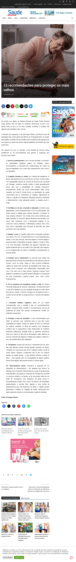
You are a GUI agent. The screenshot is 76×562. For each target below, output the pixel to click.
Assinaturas (24, 18)
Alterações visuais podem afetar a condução (12, 488)
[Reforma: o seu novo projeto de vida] (8, 528)
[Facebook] (60, 1)
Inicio (4, 18)
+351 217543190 (10, 7)
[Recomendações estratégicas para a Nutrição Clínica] (8, 421)
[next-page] (6, 544)
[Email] (22, 106)
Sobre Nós (32, 18)
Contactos (42, 18)
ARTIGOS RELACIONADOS (11, 498)
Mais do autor (25, 498)
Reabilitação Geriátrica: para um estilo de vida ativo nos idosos (42, 536)
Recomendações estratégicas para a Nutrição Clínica (7, 431)
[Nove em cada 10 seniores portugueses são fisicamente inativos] (25, 421)
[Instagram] (63, 1)
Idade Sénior (7, 81)
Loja (45, 4)
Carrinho (50, 4)
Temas (9, 18)
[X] (73, 1)
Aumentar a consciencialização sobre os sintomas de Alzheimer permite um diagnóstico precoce (38, 489)
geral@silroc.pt (25, 7)
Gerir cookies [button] (8, 557)
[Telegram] (31, 106)
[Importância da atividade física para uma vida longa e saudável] (25, 528)
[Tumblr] (69, 1)
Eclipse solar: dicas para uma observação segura (41, 431)
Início (2, 22)
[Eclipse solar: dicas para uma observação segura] (41, 421)
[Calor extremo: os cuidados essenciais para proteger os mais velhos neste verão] (25, 507)
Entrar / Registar (38, 4)
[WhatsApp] (17, 106)
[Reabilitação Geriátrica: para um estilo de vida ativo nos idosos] (42, 528)
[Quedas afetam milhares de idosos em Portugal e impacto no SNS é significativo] (8, 507)
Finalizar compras (67, 4)
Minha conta (57, 4)
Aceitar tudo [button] (19, 557)
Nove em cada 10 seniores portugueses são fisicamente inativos (42, 516)
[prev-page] (2, 544)
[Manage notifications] (71, 557)
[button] (72, 18)
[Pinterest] (66, 1)
